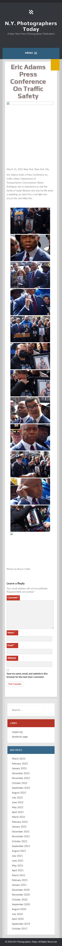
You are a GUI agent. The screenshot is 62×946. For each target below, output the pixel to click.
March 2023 (18, 759)
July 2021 (17, 856)
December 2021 (21, 831)
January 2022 (19, 827)
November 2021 (21, 836)
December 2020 (21, 890)
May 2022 (17, 807)
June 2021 (17, 861)
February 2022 (20, 822)
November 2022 (21, 778)
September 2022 (21, 788)
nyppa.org (17, 732)
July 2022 (17, 797)
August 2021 (19, 851)
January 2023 (19, 768)
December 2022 (21, 773)
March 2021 (18, 875)
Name (11, 633)
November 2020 (21, 895)
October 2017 (19, 929)
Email (11, 645)
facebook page (20, 737)
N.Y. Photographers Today (31, 26)
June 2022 (17, 802)
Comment (13, 598)
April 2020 (18, 919)
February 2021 (20, 880)
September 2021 (21, 846)
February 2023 (20, 763)
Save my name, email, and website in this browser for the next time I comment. (27, 675)
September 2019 (21, 924)
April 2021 (18, 870)
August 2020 (19, 909)
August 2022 (19, 793)
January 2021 (19, 885)
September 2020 (21, 904)
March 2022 (18, 817)
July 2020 (17, 914)
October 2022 (19, 783)
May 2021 (17, 865)
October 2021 (19, 841)
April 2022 (18, 812)
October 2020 (19, 899)
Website (11, 658)
